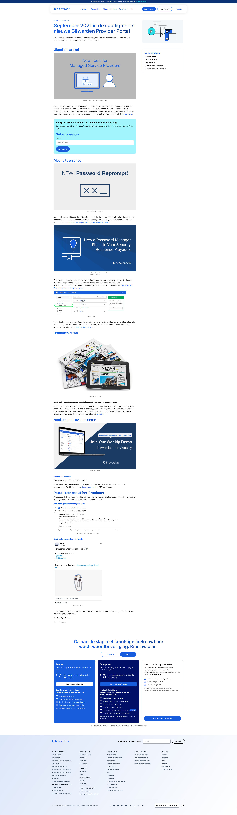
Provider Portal (126, 114)
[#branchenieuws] (52, 332)
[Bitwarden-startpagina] (62, 9)
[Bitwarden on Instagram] (138, 805)
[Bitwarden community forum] (118, 805)
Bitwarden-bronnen (61, 20)
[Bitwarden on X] (109, 805)
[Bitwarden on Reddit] (113, 805)
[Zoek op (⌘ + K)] (132, 9)
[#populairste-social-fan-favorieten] (52, 492)
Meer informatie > (141, 1)
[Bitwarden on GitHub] (122, 805)
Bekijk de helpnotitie (83, 327)
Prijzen (105, 9)
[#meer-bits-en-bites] (52, 160)
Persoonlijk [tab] (110, 654)
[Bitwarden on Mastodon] (142, 805)
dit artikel (100, 414)
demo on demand (89, 487)
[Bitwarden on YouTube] (126, 805)
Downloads (113, 9)
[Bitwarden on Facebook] (134, 805)
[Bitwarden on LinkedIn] (130, 805)
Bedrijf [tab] (128, 654)
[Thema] (183, 805)
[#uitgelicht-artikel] (52, 49)
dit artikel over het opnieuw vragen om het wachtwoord (87, 222)
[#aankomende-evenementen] (52, 419)
